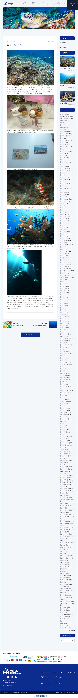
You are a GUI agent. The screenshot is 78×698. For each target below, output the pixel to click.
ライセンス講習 (65, 429)
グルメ (70, 216)
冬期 (71, 460)
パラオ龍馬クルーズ (66, 340)
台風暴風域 (64, 488)
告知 (68, 493)
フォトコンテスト (65, 358)
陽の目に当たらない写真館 (67, 601)
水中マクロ (64, 538)
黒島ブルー (68, 616)
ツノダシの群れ (65, 286)
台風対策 (70, 484)
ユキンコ (63, 421)
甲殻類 (69, 562)
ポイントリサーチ (65, 377)
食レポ (63, 610)
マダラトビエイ (65, 384)
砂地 (68, 573)
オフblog (63, 188)
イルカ (69, 170)
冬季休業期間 (64, 460)
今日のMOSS (64, 443)
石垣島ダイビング (65, 569)
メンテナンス (64, 406)
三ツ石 (63, 438)
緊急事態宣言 (64, 584)
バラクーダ (64, 334)
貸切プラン (68, 593)
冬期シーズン (64, 462)
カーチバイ (64, 205)
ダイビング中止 (65, 273)
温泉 (68, 558)
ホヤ (70, 373)
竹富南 (68, 577)
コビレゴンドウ (65, 223)
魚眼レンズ (64, 612)
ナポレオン (64, 308)
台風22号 (63, 482)
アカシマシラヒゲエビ (66, 151)
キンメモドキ (64, 212)
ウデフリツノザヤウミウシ (67, 177)
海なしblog (64, 551)
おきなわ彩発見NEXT (66, 131)
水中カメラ (71, 536)
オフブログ (71, 188)
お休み (63, 133)
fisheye (72, 118)
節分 (71, 579)
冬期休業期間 (64, 467)
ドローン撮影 (64, 303)
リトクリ (69, 432)
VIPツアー (70, 127)
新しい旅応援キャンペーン (67, 516)
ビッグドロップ (65, 347)
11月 (62, 114)
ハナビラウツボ (65, 327)
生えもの (63, 562)
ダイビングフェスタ (66, 268)
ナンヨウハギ (64, 310)
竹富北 (63, 577)
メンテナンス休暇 (65, 408)
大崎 (67, 503)
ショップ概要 (24, 692)
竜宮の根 (63, 575)
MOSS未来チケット (66, 123)
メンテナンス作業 (65, 410)
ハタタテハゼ (64, 318)
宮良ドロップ (64, 510)
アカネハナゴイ (65, 153)
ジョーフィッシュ (65, 238)
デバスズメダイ (65, 292)
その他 (63, 45)
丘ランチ (63, 440)
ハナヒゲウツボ (65, 325)
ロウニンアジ (64, 436)
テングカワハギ (65, 288)
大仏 (62, 503)
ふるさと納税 (64, 142)
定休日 (67, 508)
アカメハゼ (64, 155)
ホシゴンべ (64, 371)
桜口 (62, 532)
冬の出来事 (64, 456)
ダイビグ (63, 264)
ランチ (63, 432)
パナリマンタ (64, 336)
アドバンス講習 (65, 157)
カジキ (63, 197)
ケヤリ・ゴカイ (65, 218)
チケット (71, 275)
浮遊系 (70, 547)
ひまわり (71, 140)
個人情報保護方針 (15, 692)
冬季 (70, 456)
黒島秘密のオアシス (66, 623)
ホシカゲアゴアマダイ (66, 369)
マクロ (68, 379)
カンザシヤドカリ (65, 201)
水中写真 (71, 542)
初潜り (72, 467)
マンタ (63, 388)
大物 (62, 508)
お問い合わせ (6, 692)
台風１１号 (64, 490)
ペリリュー (64, 366)
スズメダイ (64, 247)
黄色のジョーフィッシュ (67, 614)
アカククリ (64, 149)
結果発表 (63, 582)
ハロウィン (64, 329)
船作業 (63, 588)
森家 (71, 534)
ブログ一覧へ (30, 335)
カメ (71, 199)
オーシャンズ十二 (65, 192)
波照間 (63, 545)
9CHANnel (64, 116)
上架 (68, 438)
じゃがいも (64, 140)
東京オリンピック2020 (67, 527)
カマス (68, 197)
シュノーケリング (65, 234)
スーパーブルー (65, 253)
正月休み (63, 536)
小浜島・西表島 (65, 512)
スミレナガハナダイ (66, 251)
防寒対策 (70, 597)
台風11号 (63, 477)
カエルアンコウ (65, 194)
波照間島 (69, 545)
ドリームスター (65, 301)
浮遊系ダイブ (64, 549)
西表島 (63, 590)
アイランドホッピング (66, 146)
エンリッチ (64, 181)
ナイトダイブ (64, 305)
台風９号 (71, 490)
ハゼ (70, 316)
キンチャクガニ (65, 210)
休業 (62, 445)
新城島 (63, 519)
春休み (67, 523)
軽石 (62, 595)
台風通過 (71, 488)
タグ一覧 (71, 630)
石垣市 (63, 573)
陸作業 (63, 599)
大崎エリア (64, 505)
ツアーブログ (64, 284)
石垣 (62, 564)
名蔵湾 (63, 493)
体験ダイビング (70, 445)
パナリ (70, 334)
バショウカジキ (65, 332)
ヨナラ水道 (64, 425)
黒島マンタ (64, 621)
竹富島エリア (64, 579)
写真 (71, 451)
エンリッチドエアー (66, 183)
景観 (62, 525)
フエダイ (71, 353)
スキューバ (64, 242)
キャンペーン (64, 207)
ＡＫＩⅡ (72, 627)
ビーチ (63, 349)
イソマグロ (71, 168)
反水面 (70, 469)
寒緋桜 (72, 510)
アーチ (63, 160)
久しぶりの (71, 440)
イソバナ (63, 168)
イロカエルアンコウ (66, 173)
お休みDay (69, 133)
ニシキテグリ (64, 312)
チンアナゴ (64, 279)
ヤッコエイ (64, 419)
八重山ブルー (64, 451)
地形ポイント (64, 497)
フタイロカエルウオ (66, 362)
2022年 (68, 114)
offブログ (63, 127)
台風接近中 (64, 486)
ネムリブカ (64, 316)
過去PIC (63, 597)
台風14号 (63, 480)
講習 (62, 593)
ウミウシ (63, 179)
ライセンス (64, 427)
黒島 (62, 616)
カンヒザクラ (64, 203)
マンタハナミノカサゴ (66, 392)
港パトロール (64, 560)
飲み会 (68, 610)
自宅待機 (63, 586)
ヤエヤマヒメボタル (66, 414)
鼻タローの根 (64, 625)
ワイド (72, 436)
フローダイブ (64, 364)
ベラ (71, 364)
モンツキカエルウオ (66, 412)
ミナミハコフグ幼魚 (66, 401)
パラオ (72, 338)
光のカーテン (64, 449)
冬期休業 (63, 464)
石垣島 (67, 564)
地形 (68, 495)
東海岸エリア (70, 529)
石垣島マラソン (65, 571)
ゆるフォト (71, 144)
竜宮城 (69, 575)
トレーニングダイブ (66, 295)
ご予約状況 (64, 138)
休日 (71, 443)
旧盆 (62, 523)
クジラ (70, 214)
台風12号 (70, 477)
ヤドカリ (71, 419)
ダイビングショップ (66, 266)
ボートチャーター (65, 375)
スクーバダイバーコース (67, 244)
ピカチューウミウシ (66, 351)
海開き (63, 558)
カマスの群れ (64, 199)
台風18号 (70, 480)
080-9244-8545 (9, 685)
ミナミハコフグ (65, 399)
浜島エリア (64, 547)
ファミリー (64, 353)
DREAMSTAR (64, 118)
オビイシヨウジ (65, 186)
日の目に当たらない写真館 (67, 521)
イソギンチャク (65, 164)
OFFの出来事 (64, 125)
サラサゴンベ (64, 227)
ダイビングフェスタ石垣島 (67, 271)
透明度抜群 (68, 595)
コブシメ (63, 225)
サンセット (64, 229)
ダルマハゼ (64, 275)
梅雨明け (68, 532)
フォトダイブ (64, 360)
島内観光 (69, 514)
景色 (73, 523)
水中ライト (64, 540)
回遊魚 (63, 495)
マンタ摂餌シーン (65, 395)
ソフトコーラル (65, 260)
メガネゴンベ (64, 403)
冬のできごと (68, 453)
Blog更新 (71, 116)
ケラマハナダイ (65, 220)
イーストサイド (65, 175)
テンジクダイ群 (65, 290)
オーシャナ (64, 190)
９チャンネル (64, 627)
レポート (63, 434)
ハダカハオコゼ (65, 321)
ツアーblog (64, 281)
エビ (69, 179)
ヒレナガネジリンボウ (66, 345)
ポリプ (63, 379)
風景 (69, 608)
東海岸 (63, 529)
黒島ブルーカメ (65, 618)
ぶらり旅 (63, 144)
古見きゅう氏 (64, 475)
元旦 (62, 447)
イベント (63, 170)
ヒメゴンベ (64, 342)
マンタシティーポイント (67, 390)
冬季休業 (63, 458)
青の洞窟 (63, 608)
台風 (71, 475)
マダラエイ (64, 382)
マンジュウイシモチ (66, 386)
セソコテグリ (64, 255)
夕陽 (71, 497)
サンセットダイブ (65, 231)
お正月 (63, 136)
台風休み (63, 484)
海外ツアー (64, 553)
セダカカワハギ (65, 258)
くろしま (69, 136)
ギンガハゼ (64, 214)
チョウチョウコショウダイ (67, 277)
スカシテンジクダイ (66, 240)
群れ (71, 584)
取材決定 (68, 471)
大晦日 (70, 505)
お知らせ (64, 42)
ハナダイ (71, 323)
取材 (62, 471)
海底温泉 (71, 556)
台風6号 (70, 482)
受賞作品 (63, 473)
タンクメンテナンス (66, 262)
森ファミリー (64, 534)
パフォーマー (64, 338)
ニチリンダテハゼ (65, 314)
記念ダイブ (69, 590)
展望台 (63, 514)
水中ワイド (64, 542)
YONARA (63, 129)
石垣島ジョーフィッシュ (67, 566)
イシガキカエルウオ (66, 162)
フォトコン (64, 355)
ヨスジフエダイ (65, 423)
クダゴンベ (64, 216)
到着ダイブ (64, 469)
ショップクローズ (65, 236)
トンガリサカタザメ (66, 297)
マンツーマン (64, 397)
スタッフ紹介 (64, 249)
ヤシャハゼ (64, 416)
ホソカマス (64, 373)
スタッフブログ (65, 47)
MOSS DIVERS (65, 120)
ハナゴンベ (64, 323)
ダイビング (71, 264)
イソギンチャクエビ (66, 166)
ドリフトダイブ (65, 299)
